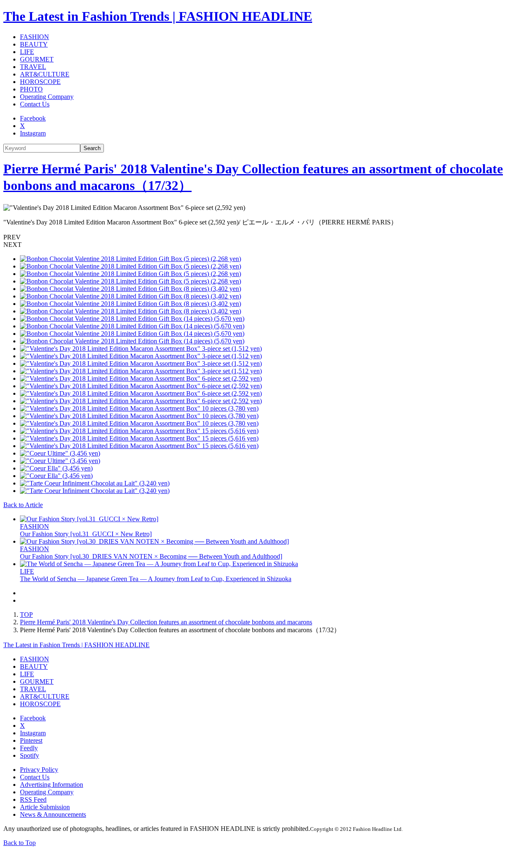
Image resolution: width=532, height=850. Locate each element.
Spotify (29, 755)
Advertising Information (51, 784)
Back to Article (23, 504)
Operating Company (47, 96)
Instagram (33, 133)
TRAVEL (33, 66)
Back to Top (19, 842)
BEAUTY (34, 44)
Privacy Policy (39, 769)
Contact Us (34, 104)
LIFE (27, 51)
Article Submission (45, 807)
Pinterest (31, 740)
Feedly (29, 747)
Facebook (33, 118)
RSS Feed (33, 799)
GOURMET (37, 59)
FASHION (34, 36)
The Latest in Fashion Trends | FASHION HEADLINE (157, 16)
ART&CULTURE (44, 74)
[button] (266, 237)
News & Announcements (53, 814)
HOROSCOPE (40, 81)
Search (92, 148)
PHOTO (31, 89)
